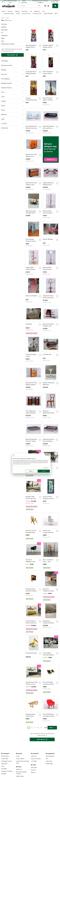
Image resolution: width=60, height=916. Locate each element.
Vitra (47, 758)
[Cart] (45, 5)
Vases (2, 766)
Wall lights (3, 773)
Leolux (17, 756)
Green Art (33, 770)
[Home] (8, 6)
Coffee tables (4, 758)
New (8, 18)
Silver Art (33, 772)
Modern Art (19, 769)
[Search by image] (39, 6)
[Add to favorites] (40, 45)
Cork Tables (34, 761)
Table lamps (4, 763)
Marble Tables (49, 763)
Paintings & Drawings (6, 771)
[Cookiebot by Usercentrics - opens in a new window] (45, 455)
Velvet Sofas (49, 761)
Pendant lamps (5, 756)
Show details (45, 467)
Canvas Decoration (36, 758)
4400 (45, 728)
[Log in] (48, 5)
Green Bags (34, 767)
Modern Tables (20, 776)
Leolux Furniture (20, 758)
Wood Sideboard (50, 756)
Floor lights (4, 768)
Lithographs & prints (6, 761)
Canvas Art (33, 756)
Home (2, 18)
